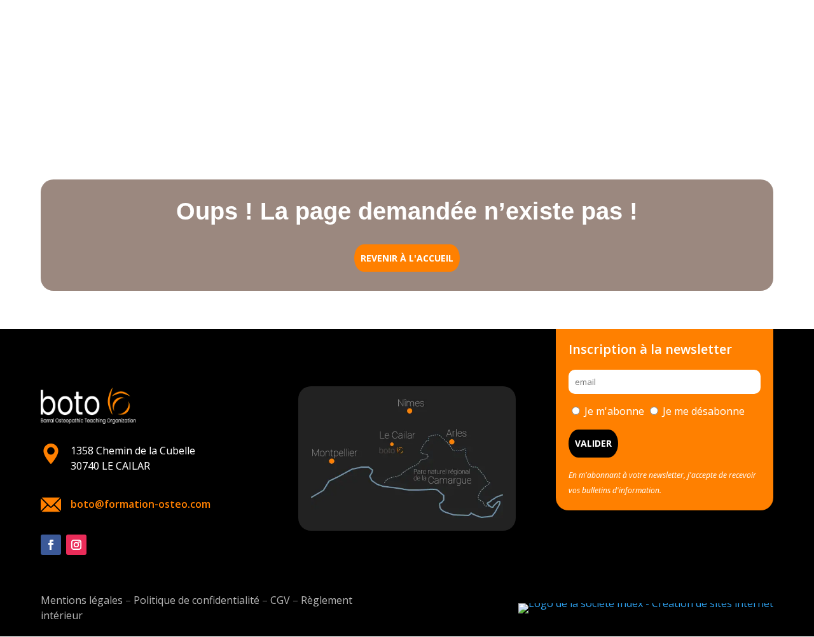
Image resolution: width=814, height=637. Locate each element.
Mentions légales (82, 600)
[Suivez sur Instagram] (76, 545)
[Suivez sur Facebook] (51, 545)
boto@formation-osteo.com (140, 504)
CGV (280, 600)
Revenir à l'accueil (407, 258)
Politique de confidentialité (196, 600)
